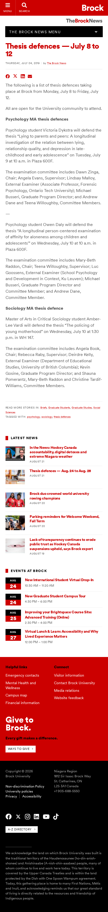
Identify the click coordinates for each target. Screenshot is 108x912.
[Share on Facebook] (8, 76)
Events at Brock (29, 571)
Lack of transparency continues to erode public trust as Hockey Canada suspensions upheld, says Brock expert (62, 544)
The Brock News (56, 63)
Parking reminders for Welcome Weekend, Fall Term (64, 518)
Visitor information (69, 675)
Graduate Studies (82, 407)
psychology (33, 416)
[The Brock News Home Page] (84, 17)
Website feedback (69, 697)
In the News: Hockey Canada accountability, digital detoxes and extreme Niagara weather (58, 452)
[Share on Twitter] (15, 76)
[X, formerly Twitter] (18, 816)
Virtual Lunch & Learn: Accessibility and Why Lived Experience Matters (61, 634)
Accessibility (31, 796)
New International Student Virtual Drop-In (59, 579)
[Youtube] (46, 816)
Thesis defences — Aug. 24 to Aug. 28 (60, 470)
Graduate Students (59, 407)
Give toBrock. (20, 724)
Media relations (66, 690)
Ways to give (19, 749)
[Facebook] (9, 816)
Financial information (23, 702)
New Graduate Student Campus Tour (55, 596)
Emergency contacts (22, 675)
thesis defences (62, 416)
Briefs (43, 407)
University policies (19, 791)
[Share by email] (30, 76)
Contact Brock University (74, 683)
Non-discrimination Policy (25, 786)
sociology (46, 416)
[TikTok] (55, 816)
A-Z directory (20, 829)
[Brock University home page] (93, 8)
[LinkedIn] (36, 816)
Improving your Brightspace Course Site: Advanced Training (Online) (58, 614)
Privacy (11, 796)
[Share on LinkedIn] (23, 76)
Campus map (16, 695)
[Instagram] (27, 816)
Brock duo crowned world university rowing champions (59, 495)
